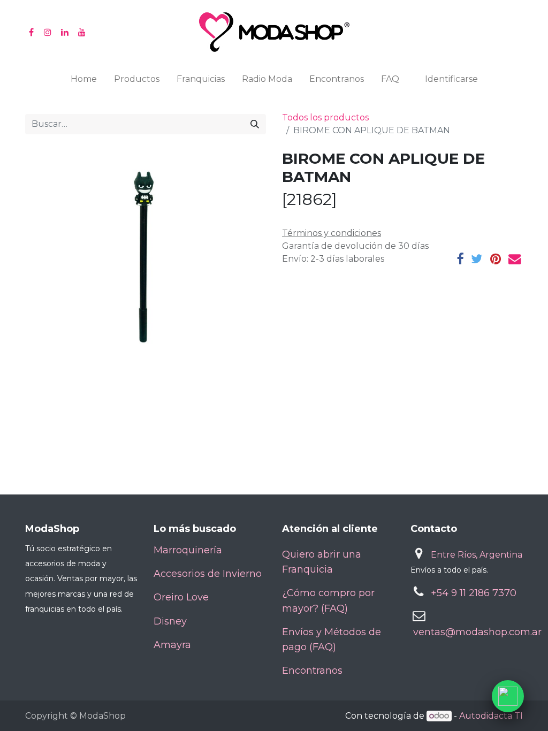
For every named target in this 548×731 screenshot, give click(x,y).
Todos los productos (325, 117)
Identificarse (451, 79)
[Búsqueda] (254, 124)
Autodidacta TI (491, 716)
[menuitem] (84, 81)
